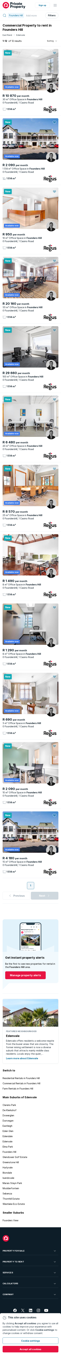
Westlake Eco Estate (14, 1204)
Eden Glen (8, 1131)
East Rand (7, 35)
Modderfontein (11, 1188)
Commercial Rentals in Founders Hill (21, 1083)
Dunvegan (8, 1120)
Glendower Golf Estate (15, 1157)
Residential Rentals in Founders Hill (21, 1078)
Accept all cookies (30, 1349)
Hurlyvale (8, 1167)
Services (8, 1272)
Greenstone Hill (11, 1162)
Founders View (10, 1220)
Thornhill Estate (11, 1198)
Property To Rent (13, 1261)
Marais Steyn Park (12, 1183)
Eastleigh (7, 1125)
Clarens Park (9, 1105)
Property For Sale (14, 1251)
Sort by (50, 41)
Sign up (42, 5)
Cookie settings (30, 1340)
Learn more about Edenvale (22, 1058)
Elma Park (8, 1146)
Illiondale (7, 1172)
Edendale (8, 1136)
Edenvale (20, 35)
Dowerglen (8, 1115)
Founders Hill (9, 1151)
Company (8, 1294)
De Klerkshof (9, 1110)
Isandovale (8, 1178)
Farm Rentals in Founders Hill (18, 1088)
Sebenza (7, 1193)
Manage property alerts (25, 975)
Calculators (10, 1283)
